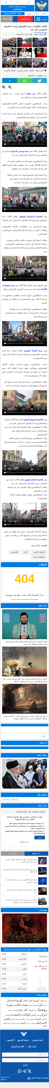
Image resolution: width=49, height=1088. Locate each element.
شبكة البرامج (23, 1040)
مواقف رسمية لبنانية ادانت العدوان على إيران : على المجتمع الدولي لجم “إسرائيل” (20, 901)
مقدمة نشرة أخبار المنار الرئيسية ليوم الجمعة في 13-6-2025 (20, 871)
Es (28, 2)
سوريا (10, 1004)
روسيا (42, 1009)
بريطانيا (10, 1010)
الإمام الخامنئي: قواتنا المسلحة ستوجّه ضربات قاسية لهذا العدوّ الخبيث (21, 860)
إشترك (25, 1065)
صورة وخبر (43, 910)
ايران (43, 1014)
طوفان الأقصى (10, 70)
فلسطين (31, 75)
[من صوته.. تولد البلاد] (24, 928)
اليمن (33, 1015)
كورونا (18, 1000)
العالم (31, 70)
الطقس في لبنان (30, 1023)
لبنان (42, 1000)
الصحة (17, 1023)
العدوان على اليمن (17, 1019)
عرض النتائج (24, 842)
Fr (17, 2)
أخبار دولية (40, 70)
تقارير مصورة (22, 70)
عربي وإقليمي (41, 75)
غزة (25, 552)
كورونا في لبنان (31, 1000)
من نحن (44, 13)
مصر (45, 1000)
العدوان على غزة (30, 1019)
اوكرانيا (38, 1015)
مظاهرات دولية (38, 557)
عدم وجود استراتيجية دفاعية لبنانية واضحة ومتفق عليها (26, 823)
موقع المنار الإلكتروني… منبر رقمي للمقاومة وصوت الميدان (21, 881)
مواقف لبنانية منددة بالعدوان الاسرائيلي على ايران (22, 891)
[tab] (24, 811)
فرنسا (45, 1005)
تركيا (21, 1010)
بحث (43, 736)
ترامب (15, 1010)
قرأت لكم (32, 1046)
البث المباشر (25, 19)
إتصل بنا (36, 13)
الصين (23, 1022)
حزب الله (28, 1009)
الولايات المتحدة (20, 1014)
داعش (36, 1010)
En (6, 2)
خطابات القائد (42, 755)
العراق (38, 1019)
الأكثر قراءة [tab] (13, 853)
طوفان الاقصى (33, 1005)
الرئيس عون (12, 1023)
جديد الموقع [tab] (36, 853)
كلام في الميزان (17, 1046)
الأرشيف (29, 13)
